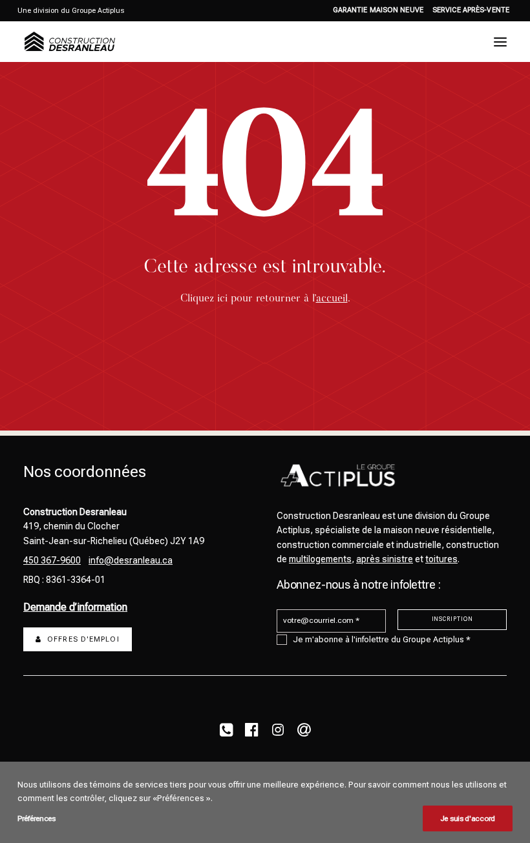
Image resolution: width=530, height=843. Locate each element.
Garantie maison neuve (378, 10)
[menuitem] (378, 10)
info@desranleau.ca (131, 560)
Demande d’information (75, 607)
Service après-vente (470, 10)
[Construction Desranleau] (69, 41)
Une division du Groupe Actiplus (70, 10)
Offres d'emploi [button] (83, 639)
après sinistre (384, 559)
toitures (441, 559)
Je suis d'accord (467, 818)
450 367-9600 (52, 560)
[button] (500, 41)
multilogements (320, 559)
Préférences (36, 818)
